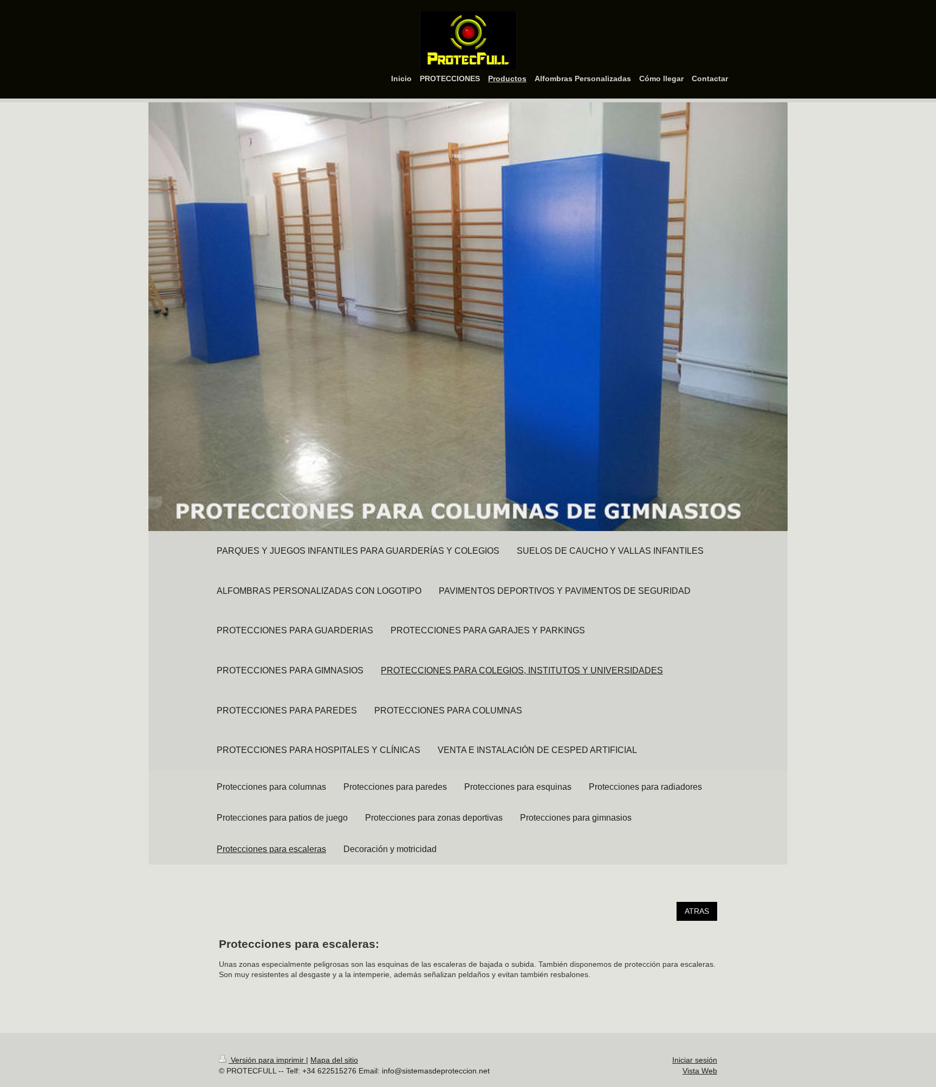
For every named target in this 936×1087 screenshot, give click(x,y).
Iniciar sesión (694, 1060)
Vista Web (699, 1070)
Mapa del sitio (334, 1060)
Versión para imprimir (267, 1060)
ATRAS (697, 911)
